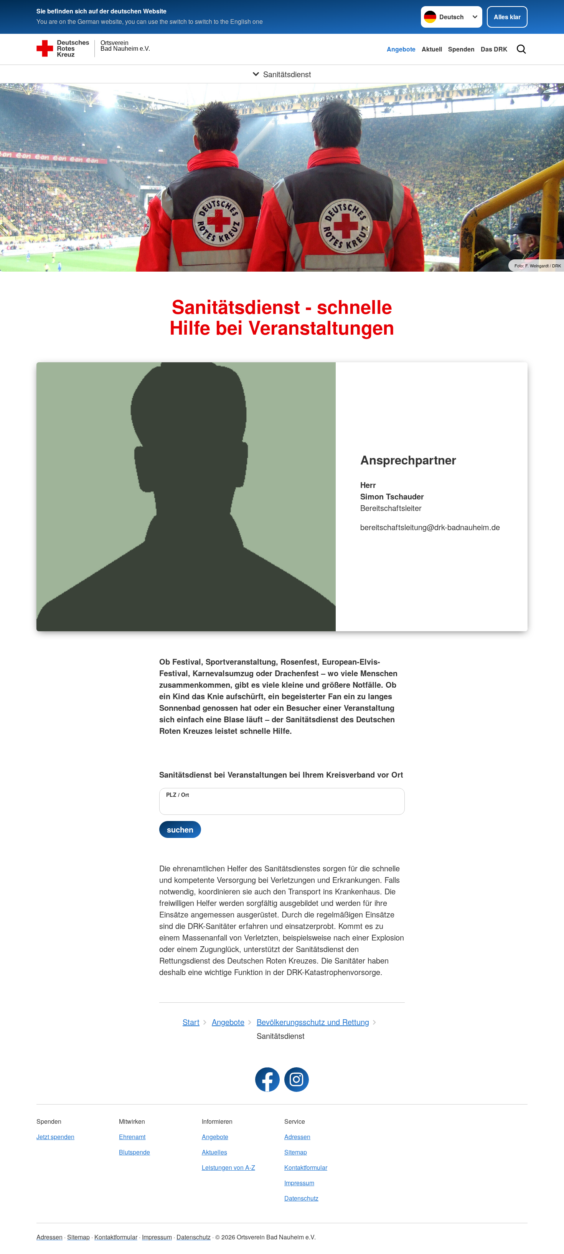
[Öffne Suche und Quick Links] (521, 49)
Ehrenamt (132, 1136)
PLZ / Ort (177, 794)
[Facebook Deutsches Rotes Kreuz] (267, 1079)
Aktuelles (214, 1152)
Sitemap (295, 1152)
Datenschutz (301, 1198)
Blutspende (134, 1152)
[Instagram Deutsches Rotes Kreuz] (296, 1079)
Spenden (461, 49)
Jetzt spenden (55, 1136)
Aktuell (432, 49)
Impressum (299, 1182)
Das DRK (494, 49)
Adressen (297, 1136)
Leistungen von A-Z (228, 1167)
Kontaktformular (305, 1167)
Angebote (401, 49)
